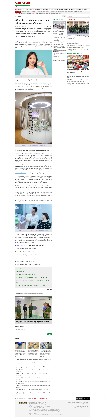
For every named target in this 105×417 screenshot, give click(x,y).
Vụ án (24, 9)
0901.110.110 (46, 398)
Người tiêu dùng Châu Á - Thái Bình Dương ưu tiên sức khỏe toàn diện (59, 60)
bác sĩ (33, 46)
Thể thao (56, 9)
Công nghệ (78, 9)
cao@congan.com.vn (83, 406)
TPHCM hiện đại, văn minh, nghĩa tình (23, 13)
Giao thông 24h (30, 9)
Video (85, 9)
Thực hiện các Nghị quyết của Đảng (53, 13)
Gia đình (24, 11)
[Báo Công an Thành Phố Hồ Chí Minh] (16, 9)
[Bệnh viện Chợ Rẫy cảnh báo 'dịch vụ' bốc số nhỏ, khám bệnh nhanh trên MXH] (59, 25)
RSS (64, 16)
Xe (82, 9)
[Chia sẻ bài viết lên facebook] (47, 26)
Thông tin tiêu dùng (41, 11)
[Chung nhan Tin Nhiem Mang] (81, 407)
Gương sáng (67, 9)
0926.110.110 (40, 398)
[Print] (50, 26)
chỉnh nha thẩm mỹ (44, 230)
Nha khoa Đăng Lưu (26, 293)
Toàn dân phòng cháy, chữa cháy (38, 13)
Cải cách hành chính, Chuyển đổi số (75, 11)
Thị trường (45, 9)
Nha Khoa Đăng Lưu (20, 173)
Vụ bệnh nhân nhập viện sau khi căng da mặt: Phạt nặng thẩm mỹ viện (31, 359)
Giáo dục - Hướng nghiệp (51, 11)
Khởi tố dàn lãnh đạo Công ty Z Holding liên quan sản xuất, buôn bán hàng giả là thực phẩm (45, 353)
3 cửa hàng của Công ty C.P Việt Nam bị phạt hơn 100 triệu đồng (30, 389)
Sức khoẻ (34, 11)
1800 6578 (22, 271)
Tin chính (19, 9)
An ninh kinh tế (38, 9)
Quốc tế (61, 9)
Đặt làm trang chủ (21, 398)
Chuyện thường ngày (62, 11)
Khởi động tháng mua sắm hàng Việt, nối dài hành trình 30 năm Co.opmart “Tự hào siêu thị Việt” (78, 71)
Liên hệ (29, 398)
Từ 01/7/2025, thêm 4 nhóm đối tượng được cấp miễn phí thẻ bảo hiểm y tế (33, 362)
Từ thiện (73, 9)
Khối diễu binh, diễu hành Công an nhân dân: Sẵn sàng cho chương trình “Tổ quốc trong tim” (78, 37)
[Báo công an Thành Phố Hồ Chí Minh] (22, 3)
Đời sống (51, 9)
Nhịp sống (29, 11)
